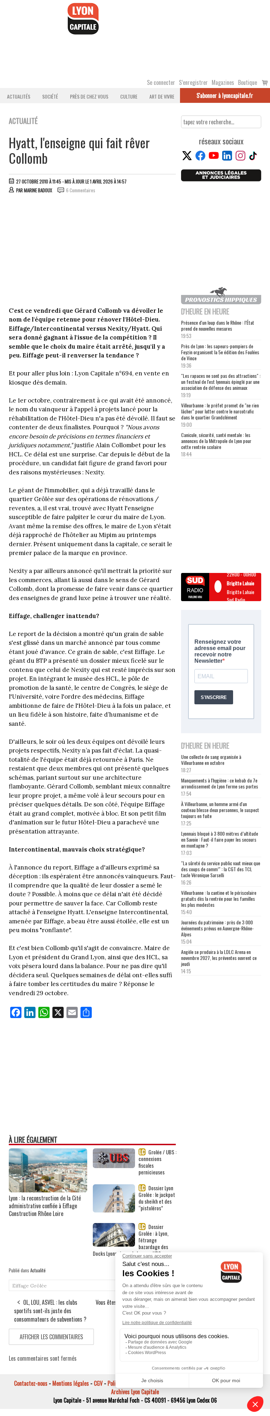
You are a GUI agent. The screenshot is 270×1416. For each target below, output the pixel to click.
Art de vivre (161, 96)
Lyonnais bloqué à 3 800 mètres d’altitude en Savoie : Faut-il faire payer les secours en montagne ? (219, 839)
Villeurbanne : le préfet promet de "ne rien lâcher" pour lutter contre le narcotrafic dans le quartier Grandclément (220, 411)
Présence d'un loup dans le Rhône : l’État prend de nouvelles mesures (217, 325)
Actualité (38, 1270)
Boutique (247, 82)
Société (50, 96)
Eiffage (20, 1286)
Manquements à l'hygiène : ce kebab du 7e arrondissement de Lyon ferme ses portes (219, 783)
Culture (128, 96)
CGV (98, 1383)
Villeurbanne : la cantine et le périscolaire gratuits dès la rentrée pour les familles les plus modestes (218, 898)
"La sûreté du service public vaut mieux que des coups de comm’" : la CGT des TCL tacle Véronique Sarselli (220, 869)
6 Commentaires (80, 190)
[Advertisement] (92, 251)
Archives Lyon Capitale (135, 1391)
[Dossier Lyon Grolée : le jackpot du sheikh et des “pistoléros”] (114, 1210)
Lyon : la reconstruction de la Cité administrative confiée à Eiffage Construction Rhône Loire (45, 1205)
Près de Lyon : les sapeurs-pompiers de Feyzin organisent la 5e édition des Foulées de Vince (220, 352)
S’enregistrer (193, 82)
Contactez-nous (30, 1383)
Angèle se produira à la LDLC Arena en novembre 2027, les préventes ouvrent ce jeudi (219, 958)
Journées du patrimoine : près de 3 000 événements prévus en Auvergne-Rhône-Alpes (217, 928)
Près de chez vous (89, 96)
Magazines (223, 82)
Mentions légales (70, 1383)
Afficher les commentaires (51, 1337)
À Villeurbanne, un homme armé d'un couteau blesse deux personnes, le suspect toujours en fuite (220, 810)
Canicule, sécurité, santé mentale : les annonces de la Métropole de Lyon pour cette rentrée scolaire (216, 441)
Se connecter (161, 82)
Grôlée (38, 1286)
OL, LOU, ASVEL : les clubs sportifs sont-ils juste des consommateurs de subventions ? (50, 1310)
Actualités (18, 96)
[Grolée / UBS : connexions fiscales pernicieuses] (114, 1165)
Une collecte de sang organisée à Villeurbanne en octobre (211, 760)
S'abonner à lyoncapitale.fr (225, 95)
